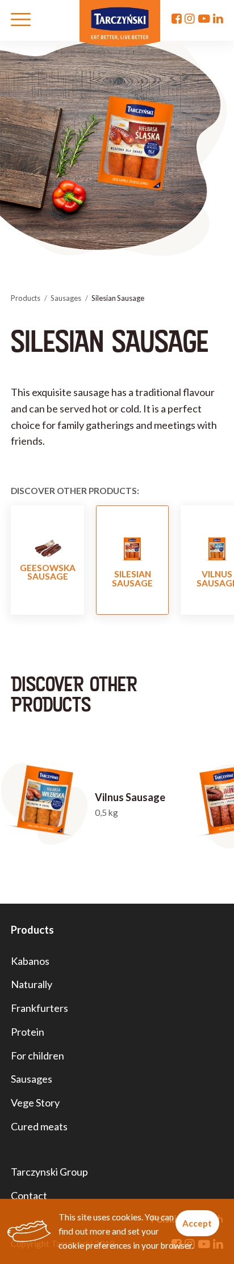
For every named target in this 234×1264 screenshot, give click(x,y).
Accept (197, 1223)
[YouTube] (204, 18)
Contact (29, 1195)
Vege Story (35, 1102)
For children (37, 1055)
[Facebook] (177, 18)
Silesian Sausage (132, 578)
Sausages (66, 298)
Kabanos (30, 961)
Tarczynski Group (49, 1171)
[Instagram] (190, 18)
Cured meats (39, 1126)
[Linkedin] (218, 18)
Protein (27, 1031)
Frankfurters (39, 1008)
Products (25, 298)
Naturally (31, 984)
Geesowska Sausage (48, 572)
